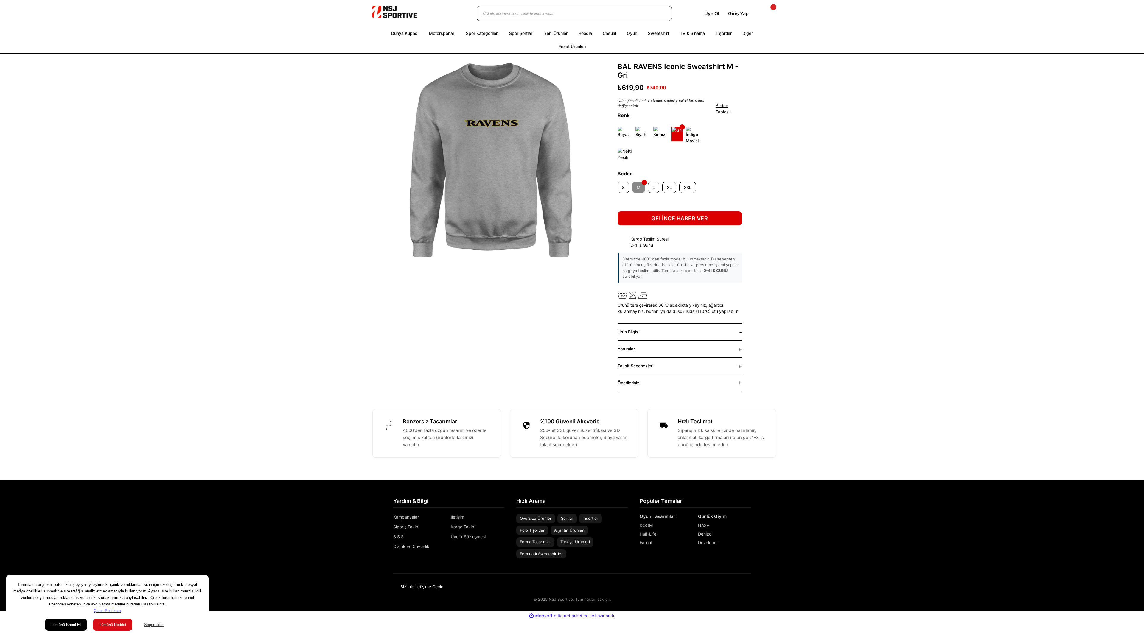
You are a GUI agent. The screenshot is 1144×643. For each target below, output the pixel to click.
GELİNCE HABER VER (679, 218)
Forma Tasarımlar (535, 541)
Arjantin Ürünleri (569, 530)
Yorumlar (626, 348)
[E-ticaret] (571, 615)
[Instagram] (740, 587)
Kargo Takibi (463, 526)
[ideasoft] (541, 616)
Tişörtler (590, 518)
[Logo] (394, 12)
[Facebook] (749, 587)
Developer (708, 542)
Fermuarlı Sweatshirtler (541, 553)
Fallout (646, 542)
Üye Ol (711, 13)
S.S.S (398, 536)
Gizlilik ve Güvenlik (411, 546)
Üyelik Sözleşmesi (468, 536)
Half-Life (648, 533)
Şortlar (567, 518)
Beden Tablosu (723, 108)
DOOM (646, 525)
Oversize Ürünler (535, 518)
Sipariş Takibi (406, 526)
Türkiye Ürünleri (575, 541)
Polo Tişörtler (532, 530)
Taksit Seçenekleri (635, 365)
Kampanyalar (406, 516)
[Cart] (768, 13)
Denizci (705, 533)
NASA (703, 525)
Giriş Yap (738, 13)
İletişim (457, 516)
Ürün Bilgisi (628, 331)
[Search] (661, 13)
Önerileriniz (628, 382)
